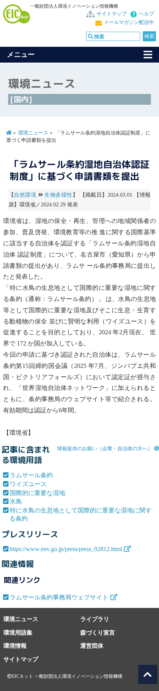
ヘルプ (146, 14)
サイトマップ (111, 14)
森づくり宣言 (97, 632)
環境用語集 (17, 632)
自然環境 (25, 195)
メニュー (21, 54)
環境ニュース (33, 133)
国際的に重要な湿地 (37, 493)
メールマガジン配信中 (129, 22)
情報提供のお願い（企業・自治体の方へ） (104, 448)
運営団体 (91, 645)
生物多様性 (58, 195)
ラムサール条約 (31, 475)
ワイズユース (28, 484)
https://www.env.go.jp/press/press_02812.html (66, 549)
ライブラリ (94, 619)
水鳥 (16, 501)
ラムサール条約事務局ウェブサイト (59, 597)
